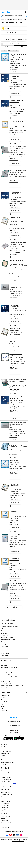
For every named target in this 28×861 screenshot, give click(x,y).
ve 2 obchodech (13, 391)
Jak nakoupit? (4, 771)
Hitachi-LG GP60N (5, 675)
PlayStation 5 (4, 702)
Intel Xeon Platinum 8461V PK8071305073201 (16, 101)
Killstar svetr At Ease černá (7, 688)
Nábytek (3, 708)
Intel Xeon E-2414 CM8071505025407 (14, 461)
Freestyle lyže (4, 646)
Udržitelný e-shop (5, 827)
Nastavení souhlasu (6, 779)
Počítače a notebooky (17, 19)
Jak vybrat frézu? (5, 665)
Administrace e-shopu (6, 792)
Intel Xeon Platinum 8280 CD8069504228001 (15, 354)
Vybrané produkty (6, 672)
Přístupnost (4, 764)
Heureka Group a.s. (17, 839)
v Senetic (11, 136)
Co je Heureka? (4, 747)
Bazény (3, 699)
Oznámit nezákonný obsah (7, 762)
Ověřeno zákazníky (5, 816)
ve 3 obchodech (13, 69)
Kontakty (3, 749)
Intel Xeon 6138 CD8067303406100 (14, 512)
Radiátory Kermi (5, 644)
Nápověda (3, 810)
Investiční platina (5, 633)
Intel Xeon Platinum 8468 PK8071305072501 (15, 397)
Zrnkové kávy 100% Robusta (8, 640)
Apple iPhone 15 (5, 695)
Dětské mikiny (4, 635)
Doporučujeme (5, 692)
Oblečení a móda (5, 710)
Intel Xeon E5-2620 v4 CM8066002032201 (15, 329)
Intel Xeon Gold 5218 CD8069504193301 (14, 559)
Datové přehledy (5, 803)
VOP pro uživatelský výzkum (8, 786)
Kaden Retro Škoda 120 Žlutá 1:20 (9, 677)
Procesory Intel (5, 656)
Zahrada (3, 706)
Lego (2, 704)
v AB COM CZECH (13, 90)
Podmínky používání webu (18, 841)
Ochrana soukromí (5, 782)
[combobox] (14, 15)
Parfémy (3, 697)
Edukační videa (4, 808)
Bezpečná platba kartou (7, 784)
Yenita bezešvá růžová (6, 683)
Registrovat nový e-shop (7, 794)
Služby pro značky (5, 801)
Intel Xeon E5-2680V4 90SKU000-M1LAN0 (17, 55)
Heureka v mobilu (5, 773)
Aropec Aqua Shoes (6, 681)
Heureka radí (4, 775)
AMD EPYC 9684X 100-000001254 (17, 284)
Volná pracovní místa (6, 753)
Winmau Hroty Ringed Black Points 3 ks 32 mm (12, 686)
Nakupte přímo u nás (6, 777)
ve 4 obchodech (13, 297)
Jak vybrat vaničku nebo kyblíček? (9, 667)
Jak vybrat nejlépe (6, 660)
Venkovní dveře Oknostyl (7, 637)
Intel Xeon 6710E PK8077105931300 (14, 306)
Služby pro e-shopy (5, 797)
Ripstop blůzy (4, 642)
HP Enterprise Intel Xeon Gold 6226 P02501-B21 (17, 261)
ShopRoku (3, 818)
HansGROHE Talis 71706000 (7, 679)
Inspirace (3, 825)
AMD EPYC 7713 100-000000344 (17, 170)
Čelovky (3, 629)
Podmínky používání (6, 751)
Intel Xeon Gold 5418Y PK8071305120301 (15, 76)
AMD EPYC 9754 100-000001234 (17, 422)
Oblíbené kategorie (7, 624)
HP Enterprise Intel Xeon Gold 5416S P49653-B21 (17, 122)
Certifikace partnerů (6, 823)
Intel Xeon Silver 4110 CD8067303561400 (15, 535)
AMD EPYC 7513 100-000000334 (17, 584)
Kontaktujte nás (14, 727)
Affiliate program (5, 805)
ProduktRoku (4, 821)
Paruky (2, 631)
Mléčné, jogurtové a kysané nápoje (9, 626)
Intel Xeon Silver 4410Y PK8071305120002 (15, 193)
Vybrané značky (5, 651)
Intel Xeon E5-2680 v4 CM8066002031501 (15, 218)
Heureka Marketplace (6, 799)
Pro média (3, 755)
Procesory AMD (5, 653)
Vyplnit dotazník (14, 732)
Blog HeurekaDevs (5, 760)
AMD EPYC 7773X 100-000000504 (17, 379)
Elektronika (9, 19)
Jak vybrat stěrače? (5, 663)
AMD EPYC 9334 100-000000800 (17, 243)
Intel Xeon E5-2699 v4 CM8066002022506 (15, 485)
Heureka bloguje (5, 758)
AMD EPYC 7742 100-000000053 (17, 146)
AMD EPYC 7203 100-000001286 (17, 443)
